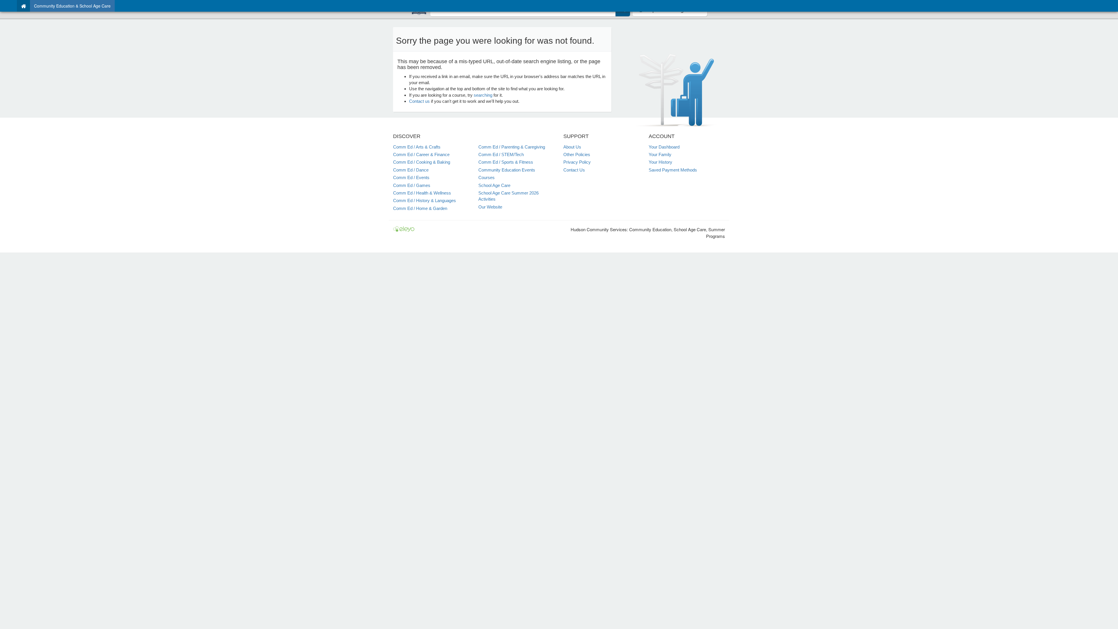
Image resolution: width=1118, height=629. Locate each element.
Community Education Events (506, 169)
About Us (572, 146)
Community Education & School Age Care (72, 6)
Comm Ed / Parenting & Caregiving (511, 146)
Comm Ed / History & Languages (424, 200)
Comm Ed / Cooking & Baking (421, 162)
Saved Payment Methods (673, 169)
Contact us (419, 101)
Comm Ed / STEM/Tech (501, 154)
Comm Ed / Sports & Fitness (505, 162)
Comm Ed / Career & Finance (421, 154)
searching (483, 95)
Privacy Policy (577, 162)
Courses (486, 177)
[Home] (23, 6)
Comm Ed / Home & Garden (420, 208)
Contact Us (574, 169)
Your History (660, 162)
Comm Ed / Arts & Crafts (417, 146)
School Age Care (494, 185)
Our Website (490, 206)
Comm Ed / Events (411, 177)
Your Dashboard (664, 146)
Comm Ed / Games (411, 185)
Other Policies (576, 154)
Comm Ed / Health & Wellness (422, 192)
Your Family (660, 154)
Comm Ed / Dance (411, 169)
